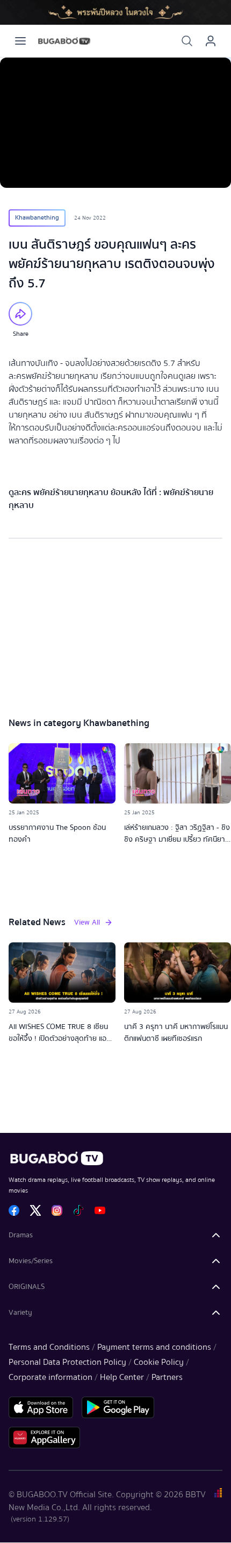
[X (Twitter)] (35, 1210)
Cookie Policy (159, 1362)
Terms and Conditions (49, 1347)
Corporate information (50, 1377)
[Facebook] (14, 1210)
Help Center (122, 1377)
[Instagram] (57, 1210)
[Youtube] (100, 1210)
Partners (167, 1377)
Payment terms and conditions (154, 1347)
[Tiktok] (78, 1210)
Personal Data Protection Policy (67, 1362)
